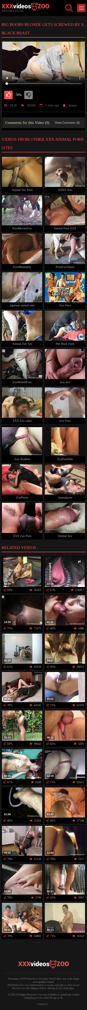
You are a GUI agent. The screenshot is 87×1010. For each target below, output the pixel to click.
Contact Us (42, 1004)
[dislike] (28, 95)
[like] (8, 95)
